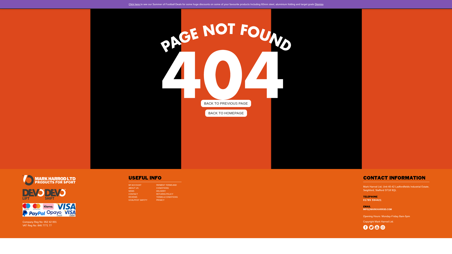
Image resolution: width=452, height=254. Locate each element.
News (131, 191)
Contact (133, 194)
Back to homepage (226, 113)
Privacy (160, 200)
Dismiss (319, 4)
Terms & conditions (167, 197)
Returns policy (164, 194)
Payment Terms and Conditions (166, 186)
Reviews (133, 197)
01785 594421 (372, 200)
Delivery (161, 191)
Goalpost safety (138, 200)
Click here (135, 4)
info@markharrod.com (377, 209)
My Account (135, 185)
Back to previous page (226, 103)
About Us (133, 188)
